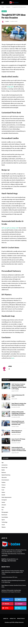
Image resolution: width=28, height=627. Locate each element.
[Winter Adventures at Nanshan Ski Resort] (6, 433)
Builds (3, 470)
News (3, 507)
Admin (7, 21)
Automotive (4, 465)
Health (3, 495)
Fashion (3, 482)
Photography (5, 512)
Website (4, 527)
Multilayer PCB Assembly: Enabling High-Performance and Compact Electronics (18, 413)
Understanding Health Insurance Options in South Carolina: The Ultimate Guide (19, 449)
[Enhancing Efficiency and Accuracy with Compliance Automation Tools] (6, 423)
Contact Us (13, 618)
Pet (2, 509)
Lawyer (3, 502)
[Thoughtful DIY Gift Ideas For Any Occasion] (14, 33)
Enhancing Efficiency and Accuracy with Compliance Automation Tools (18, 423)
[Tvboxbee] (14, 2)
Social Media (5, 517)
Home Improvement (6, 497)
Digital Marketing (6, 475)
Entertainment (5, 480)
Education (4, 477)
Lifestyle (4, 11)
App (3, 462)
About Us (5, 618)
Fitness (3, 487)
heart (12, 358)
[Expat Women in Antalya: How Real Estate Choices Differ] (6, 405)
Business (4, 472)
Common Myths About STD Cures (9, 577)
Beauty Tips (4, 467)
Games (3, 492)
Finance (4, 485)
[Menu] (3, 2)
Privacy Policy (21, 618)
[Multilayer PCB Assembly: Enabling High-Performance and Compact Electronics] (6, 414)
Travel (3, 524)
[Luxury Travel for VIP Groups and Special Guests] (6, 441)
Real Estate (4, 514)
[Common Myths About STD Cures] (6, 397)
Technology (4, 522)
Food (3, 490)
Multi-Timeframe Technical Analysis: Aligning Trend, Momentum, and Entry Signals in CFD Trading (13, 572)
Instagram (4, 499)
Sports (3, 519)
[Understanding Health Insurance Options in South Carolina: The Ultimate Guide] (6, 449)
